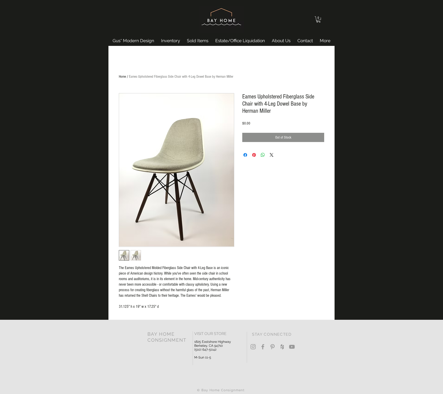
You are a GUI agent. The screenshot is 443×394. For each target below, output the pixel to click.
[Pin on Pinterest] (254, 155)
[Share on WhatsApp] (263, 155)
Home (122, 76)
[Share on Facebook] (245, 155)
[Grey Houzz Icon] (282, 346)
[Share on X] (271, 155)
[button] (318, 19)
